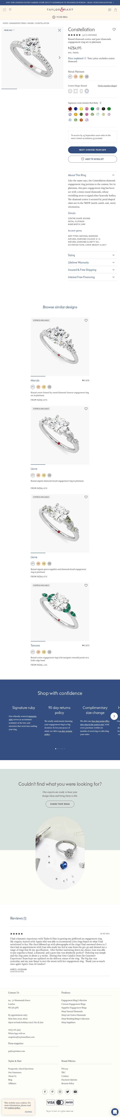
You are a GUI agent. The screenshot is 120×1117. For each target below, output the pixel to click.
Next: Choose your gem (92, 150)
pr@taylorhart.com (16, 1051)
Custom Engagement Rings (73, 1004)
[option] (70, 91)
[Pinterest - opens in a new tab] (52, 1091)
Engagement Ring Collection (74, 1000)
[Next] (114, 716)
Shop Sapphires (68, 1022)
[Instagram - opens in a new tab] (60, 1091)
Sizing (71, 255)
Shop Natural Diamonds (72, 1011)
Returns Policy (67, 1083)
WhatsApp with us (16, 1033)
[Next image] (59, 58)
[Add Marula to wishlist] (86, 320)
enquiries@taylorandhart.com (21, 1037)
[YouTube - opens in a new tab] (75, 1091)
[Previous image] (35, 347)
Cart (116, 10)
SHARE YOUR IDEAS (60, 804)
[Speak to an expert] (110, 10)
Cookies (65, 1076)
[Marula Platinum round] (60, 359)
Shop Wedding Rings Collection (75, 1018)
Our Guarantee (15, 1072)
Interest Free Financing (81, 277)
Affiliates (12, 1083)
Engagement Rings (18, 23)
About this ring (77, 175)
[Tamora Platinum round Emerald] (60, 624)
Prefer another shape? (107, 86)
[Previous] (6, 716)
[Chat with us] (115, 1112)
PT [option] (70, 77)
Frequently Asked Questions (21, 1068)
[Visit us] (10, 10)
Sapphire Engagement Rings (74, 1007)
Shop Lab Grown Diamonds (73, 1015)
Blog (10, 1079)
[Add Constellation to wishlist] (114, 29)
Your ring (61, 17)
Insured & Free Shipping (82, 269)
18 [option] (75, 77)
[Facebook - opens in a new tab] (44, 1091)
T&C (63, 1072)
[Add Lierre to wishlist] (86, 409)
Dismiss (28, 1112)
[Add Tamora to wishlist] (86, 585)
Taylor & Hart (60, 10)
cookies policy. (14, 1107)
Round (31, 23)
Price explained (75, 58)
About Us (12, 1076)
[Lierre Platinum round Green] (60, 536)
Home (5, 23)
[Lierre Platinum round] (60, 448)
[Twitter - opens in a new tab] (67, 1091)
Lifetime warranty (78, 262)
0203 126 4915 (14, 1029)
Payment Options (69, 1079)
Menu (4, 10)
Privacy (64, 1068)
